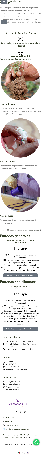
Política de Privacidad (12, 444)
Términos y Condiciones (28, 444)
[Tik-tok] (25, 412)
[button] (4, 2)
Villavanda (26, 437)
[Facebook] (16, 412)
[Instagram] (20, 412)
